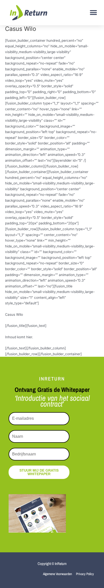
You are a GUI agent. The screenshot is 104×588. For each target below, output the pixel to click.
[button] (93, 12)
